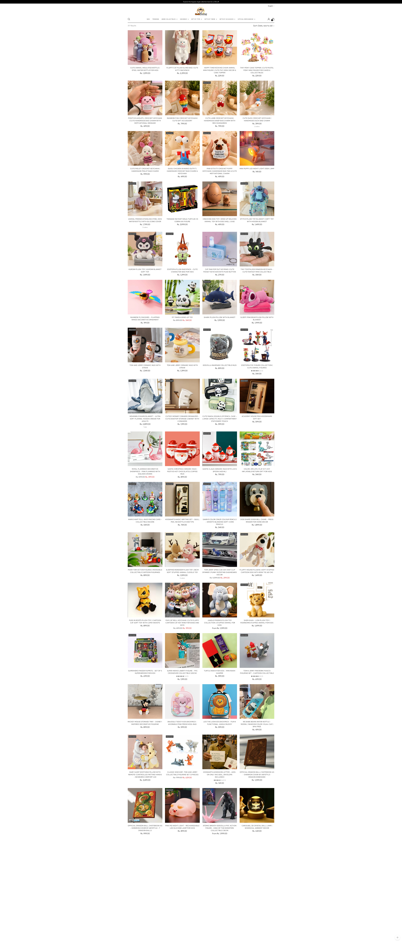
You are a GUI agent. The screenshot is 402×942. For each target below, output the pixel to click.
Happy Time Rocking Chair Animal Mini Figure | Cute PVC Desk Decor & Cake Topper (219, 70)
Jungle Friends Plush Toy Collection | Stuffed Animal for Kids (219, 622)
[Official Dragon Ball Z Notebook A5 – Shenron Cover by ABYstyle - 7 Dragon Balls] (145, 805)
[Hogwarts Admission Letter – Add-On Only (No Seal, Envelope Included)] (219, 752)
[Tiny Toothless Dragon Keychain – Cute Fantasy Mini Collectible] (257, 249)
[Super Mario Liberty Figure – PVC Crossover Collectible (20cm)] (182, 650)
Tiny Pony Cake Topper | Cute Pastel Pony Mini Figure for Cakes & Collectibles (257, 70)
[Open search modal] (129, 19)
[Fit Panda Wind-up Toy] (182, 297)
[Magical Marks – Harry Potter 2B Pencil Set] (182, 855)
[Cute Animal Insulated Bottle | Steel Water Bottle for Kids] (145, 47)
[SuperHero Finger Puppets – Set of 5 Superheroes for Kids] (145, 650)
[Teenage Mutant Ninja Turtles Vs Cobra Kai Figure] (182, 198)
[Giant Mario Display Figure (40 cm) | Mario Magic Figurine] (219, 903)
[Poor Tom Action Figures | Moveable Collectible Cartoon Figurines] (145, 549)
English (270, 6)
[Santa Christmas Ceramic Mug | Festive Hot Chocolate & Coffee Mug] (182, 448)
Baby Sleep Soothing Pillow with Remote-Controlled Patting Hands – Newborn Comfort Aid (145, 774)
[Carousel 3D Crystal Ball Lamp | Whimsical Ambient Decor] (257, 805)
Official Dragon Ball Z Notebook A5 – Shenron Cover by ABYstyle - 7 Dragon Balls (145, 828)
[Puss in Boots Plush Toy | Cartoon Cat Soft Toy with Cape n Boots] (145, 600)
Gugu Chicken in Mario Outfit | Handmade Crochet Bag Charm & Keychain (182, 170)
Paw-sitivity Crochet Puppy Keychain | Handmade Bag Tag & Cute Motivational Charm (220, 170)
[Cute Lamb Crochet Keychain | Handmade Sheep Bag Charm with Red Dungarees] (219, 98)
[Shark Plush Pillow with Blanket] (219, 297)
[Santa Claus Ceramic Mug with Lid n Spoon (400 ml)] (219, 448)
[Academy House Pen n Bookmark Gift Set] (257, 396)
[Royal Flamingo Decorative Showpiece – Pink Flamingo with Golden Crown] (145, 448)
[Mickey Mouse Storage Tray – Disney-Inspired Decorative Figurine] (145, 701)
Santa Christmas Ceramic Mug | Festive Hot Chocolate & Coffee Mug (182, 471)
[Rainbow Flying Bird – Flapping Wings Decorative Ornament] (145, 297)
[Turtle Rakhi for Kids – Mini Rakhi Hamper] (219, 650)
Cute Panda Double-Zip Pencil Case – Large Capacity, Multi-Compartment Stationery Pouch (219, 418)
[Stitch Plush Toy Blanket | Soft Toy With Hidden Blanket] (257, 198)
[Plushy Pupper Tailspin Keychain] (257, 855)
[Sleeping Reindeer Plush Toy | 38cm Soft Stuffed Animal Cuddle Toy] (182, 549)
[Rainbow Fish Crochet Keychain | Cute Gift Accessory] (182, 98)
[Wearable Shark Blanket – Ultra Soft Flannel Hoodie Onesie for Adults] (145, 396)
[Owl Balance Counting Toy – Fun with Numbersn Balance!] (145, 855)
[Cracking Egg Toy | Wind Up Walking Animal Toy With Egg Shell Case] (219, 198)
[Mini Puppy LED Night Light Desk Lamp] (257, 148)
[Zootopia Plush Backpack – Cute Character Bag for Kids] (182, 249)
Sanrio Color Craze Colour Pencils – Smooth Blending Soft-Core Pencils (220, 521)
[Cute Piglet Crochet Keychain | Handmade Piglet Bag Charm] (145, 148)
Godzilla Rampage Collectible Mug (220, 365)
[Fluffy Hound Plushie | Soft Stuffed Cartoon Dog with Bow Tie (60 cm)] (257, 549)
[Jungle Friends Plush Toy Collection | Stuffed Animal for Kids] (219, 600)
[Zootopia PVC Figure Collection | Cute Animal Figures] (257, 345)
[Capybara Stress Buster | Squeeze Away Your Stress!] (257, 903)
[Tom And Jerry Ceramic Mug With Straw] (145, 345)
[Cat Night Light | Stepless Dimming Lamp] (145, 903)
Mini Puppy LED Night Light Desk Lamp (257, 168)
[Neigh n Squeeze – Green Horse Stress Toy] (219, 855)
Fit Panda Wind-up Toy (182, 317)
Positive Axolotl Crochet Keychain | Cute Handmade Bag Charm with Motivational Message (145, 120)
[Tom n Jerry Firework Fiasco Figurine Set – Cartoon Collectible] (257, 650)
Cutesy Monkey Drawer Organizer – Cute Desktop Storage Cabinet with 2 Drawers (182, 418)
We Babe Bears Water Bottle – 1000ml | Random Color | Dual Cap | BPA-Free (257, 724)
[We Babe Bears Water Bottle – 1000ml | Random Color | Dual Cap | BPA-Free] (257, 701)
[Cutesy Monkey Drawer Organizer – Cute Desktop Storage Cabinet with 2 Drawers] (182, 396)
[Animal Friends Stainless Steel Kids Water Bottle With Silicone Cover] (145, 198)
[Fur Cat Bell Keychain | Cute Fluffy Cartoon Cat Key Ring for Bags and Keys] (182, 600)
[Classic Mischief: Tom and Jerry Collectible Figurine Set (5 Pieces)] (182, 752)
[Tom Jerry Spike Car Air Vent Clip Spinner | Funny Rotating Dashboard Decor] (219, 549)
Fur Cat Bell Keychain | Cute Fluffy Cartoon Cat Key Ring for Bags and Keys (182, 622)
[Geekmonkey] (201, 11)
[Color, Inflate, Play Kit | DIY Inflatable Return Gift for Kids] (257, 448)
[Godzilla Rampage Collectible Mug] (219, 345)
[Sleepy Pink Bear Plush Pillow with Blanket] (257, 297)
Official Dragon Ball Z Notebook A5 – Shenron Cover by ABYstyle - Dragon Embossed (257, 774)
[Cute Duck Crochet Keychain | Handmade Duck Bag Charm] (257, 98)
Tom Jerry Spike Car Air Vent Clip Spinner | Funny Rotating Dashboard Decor (219, 572)
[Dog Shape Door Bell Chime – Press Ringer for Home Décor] (257, 499)
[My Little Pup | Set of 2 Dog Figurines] (182, 903)
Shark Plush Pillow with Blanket (219, 317)
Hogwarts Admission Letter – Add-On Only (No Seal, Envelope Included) (219, 774)
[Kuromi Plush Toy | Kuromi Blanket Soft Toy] (145, 249)
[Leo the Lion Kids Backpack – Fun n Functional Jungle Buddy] (219, 701)
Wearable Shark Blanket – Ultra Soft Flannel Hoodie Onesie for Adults (144, 418)
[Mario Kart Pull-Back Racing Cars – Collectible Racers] (145, 499)
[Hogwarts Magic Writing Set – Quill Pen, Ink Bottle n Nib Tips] (182, 499)
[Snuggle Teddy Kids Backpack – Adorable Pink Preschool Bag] (182, 701)
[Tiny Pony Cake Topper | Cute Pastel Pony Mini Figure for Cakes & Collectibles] (257, 47)
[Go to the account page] (269, 19)
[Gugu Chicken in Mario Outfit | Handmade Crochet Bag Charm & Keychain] (182, 148)
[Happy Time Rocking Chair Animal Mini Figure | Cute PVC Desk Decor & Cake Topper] (219, 47)
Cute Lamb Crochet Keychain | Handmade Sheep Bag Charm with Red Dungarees (219, 120)
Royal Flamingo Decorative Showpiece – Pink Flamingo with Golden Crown (145, 471)
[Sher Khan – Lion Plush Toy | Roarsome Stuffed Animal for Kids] (257, 600)
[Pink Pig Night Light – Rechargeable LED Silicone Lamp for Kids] (182, 805)
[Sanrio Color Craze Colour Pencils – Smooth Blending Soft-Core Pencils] (219, 499)
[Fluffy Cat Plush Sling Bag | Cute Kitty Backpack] (182, 47)
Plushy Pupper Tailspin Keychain (257, 876)
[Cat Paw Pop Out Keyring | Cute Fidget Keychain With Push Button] (219, 249)
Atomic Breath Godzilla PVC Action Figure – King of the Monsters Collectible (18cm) (219, 828)
